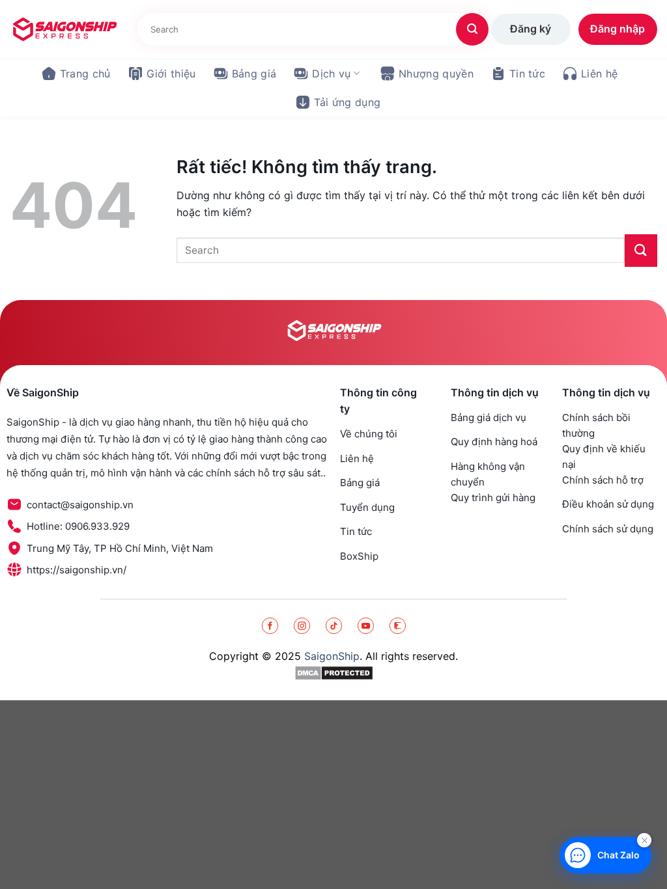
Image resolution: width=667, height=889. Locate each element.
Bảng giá (254, 73)
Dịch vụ (331, 73)
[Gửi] (472, 29)
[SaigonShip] (64, 29)
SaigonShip (332, 656)
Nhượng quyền (436, 73)
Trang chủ (85, 73)
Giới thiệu (171, 73)
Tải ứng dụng (347, 102)
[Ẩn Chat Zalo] (644, 840)
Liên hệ (599, 73)
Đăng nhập (617, 28)
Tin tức (527, 73)
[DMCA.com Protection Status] (333, 672)
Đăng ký (530, 28)
